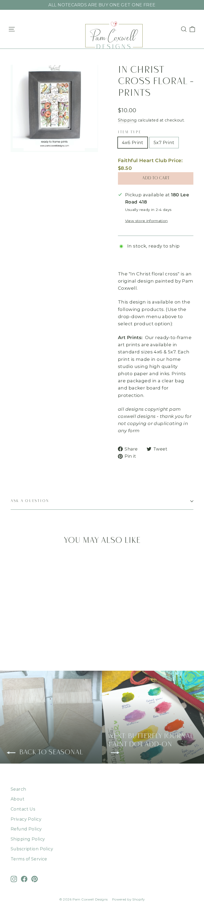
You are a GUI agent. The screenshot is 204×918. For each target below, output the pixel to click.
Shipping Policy (28, 839)
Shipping (127, 120)
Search (18, 789)
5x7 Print (164, 142)
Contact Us (23, 809)
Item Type (129, 132)
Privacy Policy (26, 819)
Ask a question (30, 501)
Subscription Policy (32, 848)
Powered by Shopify (128, 899)
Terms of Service (29, 858)
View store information (146, 221)
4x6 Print (132, 142)
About (17, 799)
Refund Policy (26, 829)
